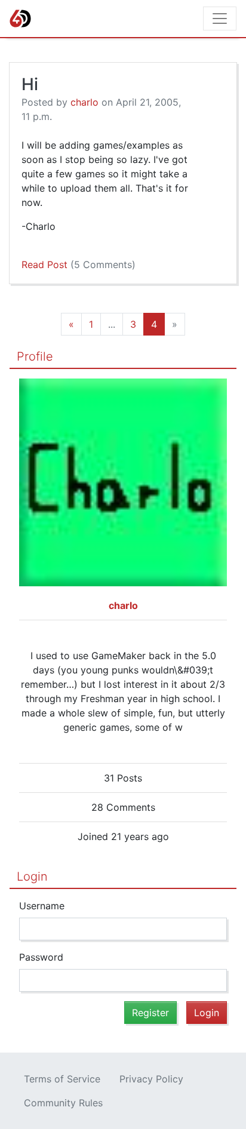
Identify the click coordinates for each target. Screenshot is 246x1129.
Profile (35, 356)
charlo (84, 102)
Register (150, 1013)
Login (32, 876)
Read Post (78, 264)
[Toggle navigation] (219, 18)
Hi (29, 84)
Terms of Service (62, 1079)
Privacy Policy (151, 1079)
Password (41, 957)
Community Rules (63, 1103)
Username (41, 906)
